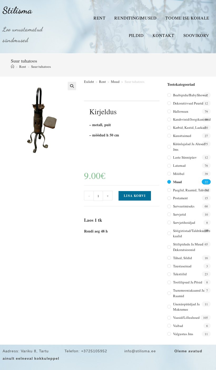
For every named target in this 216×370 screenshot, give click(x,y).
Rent (99, 18)
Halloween (180, 111)
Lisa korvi (135, 195)
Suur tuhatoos (41, 66)
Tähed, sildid (182, 257)
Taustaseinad (182, 266)
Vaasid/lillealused (186, 317)
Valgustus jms (183, 333)
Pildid (136, 35)
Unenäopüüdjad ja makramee (186, 307)
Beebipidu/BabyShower (190, 95)
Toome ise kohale (187, 18)
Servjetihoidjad (184, 222)
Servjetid (179, 214)
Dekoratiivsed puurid (188, 103)
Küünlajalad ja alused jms (189, 146)
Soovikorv (196, 35)
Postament (180, 198)
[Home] (12, 66)
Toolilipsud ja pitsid (187, 282)
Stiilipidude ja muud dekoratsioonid (188, 247)
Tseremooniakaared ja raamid (188, 293)
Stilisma (17, 10)
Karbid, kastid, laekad (189, 127)
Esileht (89, 81)
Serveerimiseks (183, 206)
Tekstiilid (180, 274)
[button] (72, 86)
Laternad (179, 165)
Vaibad (178, 325)
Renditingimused (135, 18)
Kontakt (163, 35)
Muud (115, 81)
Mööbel (178, 173)
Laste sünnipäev (185, 157)
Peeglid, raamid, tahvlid (191, 190)
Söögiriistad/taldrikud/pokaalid (191, 233)
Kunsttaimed (182, 135)
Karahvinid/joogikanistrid (192, 119)
